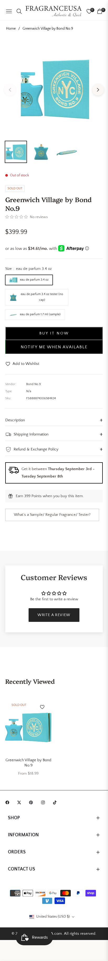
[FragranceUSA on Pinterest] (32, 802)
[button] (16, 217)
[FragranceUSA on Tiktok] (56, 802)
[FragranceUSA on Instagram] (44, 802)
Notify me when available (54, 347)
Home (11, 29)
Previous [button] (10, 90)
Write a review (54, 615)
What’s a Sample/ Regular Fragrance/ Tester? (52, 514)
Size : (28, 268)
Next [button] (98, 90)
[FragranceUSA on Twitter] (20, 802)
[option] (54, 87)
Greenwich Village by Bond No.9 (28, 763)
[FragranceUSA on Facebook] (8, 802)
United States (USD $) (53, 917)
